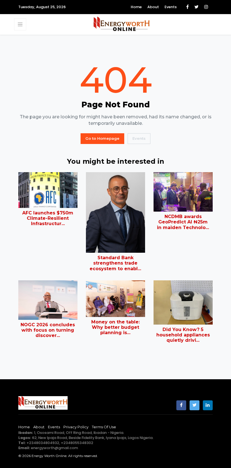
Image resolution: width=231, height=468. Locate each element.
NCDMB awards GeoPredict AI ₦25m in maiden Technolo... (183, 222)
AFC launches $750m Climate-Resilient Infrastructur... (47, 218)
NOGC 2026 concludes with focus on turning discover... (48, 330)
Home (136, 7)
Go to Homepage (102, 138)
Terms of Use (104, 427)
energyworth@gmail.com (54, 447)
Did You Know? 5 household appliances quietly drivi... (183, 335)
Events (171, 7)
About (153, 7)
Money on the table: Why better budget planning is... (115, 327)
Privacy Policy (75, 427)
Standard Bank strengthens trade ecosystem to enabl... (115, 263)
